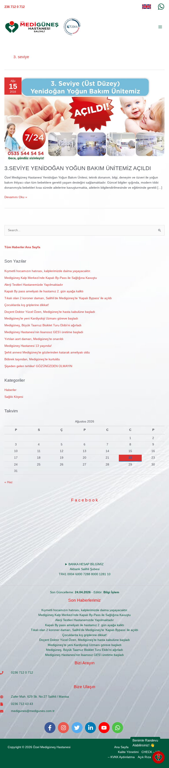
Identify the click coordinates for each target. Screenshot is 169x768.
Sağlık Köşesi (13, 396)
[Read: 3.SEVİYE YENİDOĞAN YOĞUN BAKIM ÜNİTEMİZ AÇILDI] (84, 118)
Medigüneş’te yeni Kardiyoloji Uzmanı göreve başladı (41, 318)
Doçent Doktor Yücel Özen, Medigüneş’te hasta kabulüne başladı (49, 312)
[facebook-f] (50, 727)
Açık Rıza (144, 757)
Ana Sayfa (121, 747)
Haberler (10, 390)
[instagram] (64, 727)
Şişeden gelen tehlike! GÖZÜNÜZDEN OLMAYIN (38, 366)
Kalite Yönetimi (128, 752)
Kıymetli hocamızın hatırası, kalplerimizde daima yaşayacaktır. (47, 271)
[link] (146, 6)
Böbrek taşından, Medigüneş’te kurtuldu (32, 359)
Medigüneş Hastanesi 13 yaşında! (28, 345)
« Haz (8, 482)
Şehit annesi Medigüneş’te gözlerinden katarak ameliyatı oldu (47, 352)
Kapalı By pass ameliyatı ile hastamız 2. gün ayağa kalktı (43, 291)
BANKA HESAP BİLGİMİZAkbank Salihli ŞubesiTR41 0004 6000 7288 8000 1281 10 (84, 569)
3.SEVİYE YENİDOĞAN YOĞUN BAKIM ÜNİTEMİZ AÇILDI (77, 168)
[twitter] (78, 727)
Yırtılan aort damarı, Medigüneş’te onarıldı (33, 339)
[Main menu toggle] (160, 27)
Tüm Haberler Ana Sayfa (22, 247)
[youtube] (105, 727)
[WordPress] (161, 6)
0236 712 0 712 (22, 672)
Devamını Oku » (15, 197)
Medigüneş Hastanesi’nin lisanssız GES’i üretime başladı (43, 332)
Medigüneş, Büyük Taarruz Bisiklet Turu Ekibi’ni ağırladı (42, 325)
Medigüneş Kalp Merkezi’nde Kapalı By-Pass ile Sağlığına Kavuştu (50, 278)
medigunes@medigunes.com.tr (33, 711)
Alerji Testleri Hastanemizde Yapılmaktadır (33, 284)
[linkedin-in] (91, 727)
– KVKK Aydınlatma (121, 757)
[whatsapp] (118, 727)
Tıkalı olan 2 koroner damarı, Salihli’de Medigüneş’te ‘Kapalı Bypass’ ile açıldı (58, 298)
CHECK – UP (150, 752)
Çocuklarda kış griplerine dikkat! (26, 305)
